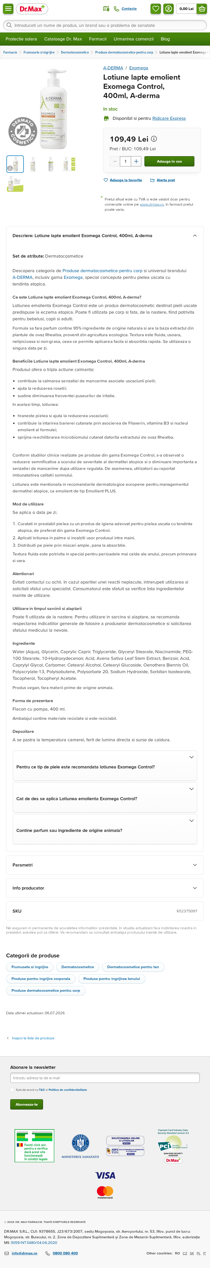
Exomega (138, 67)
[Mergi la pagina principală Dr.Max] (32, 8)
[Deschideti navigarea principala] (8, 9)
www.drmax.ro (152, 204)
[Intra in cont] (168, 9)
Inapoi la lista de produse (33, 1038)
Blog (165, 38)
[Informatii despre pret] (154, 139)
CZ (185, 1253)
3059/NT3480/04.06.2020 (33, 1242)
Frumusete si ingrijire (30, 967)
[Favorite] (156, 9)
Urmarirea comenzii (134, 38)
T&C (42, 1089)
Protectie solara (21, 38)
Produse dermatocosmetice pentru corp (102, 270)
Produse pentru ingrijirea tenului (111, 978)
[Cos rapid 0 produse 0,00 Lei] (202, 9)
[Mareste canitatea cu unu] (136, 161)
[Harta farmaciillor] (106, 9)
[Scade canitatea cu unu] (115, 161)
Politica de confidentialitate (68, 1089)
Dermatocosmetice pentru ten (133, 967)
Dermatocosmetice (77, 967)
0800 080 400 (65, 1253)
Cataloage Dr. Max (63, 38)
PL (199, 1253)
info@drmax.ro (24, 1253)
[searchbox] (105, 25)
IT (204, 1253)
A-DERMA (113, 67)
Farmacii (98, 38)
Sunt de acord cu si (51, 1089)
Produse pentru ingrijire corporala (41, 978)
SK (192, 1253)
